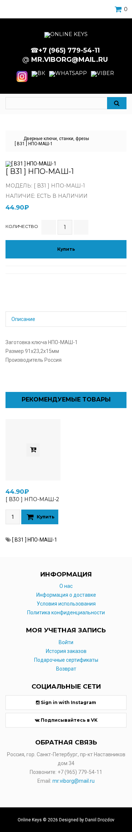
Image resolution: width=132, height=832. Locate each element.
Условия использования (66, 604)
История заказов (66, 651)
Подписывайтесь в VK (69, 720)
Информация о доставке (66, 595)
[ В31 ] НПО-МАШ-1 (34, 143)
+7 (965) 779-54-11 (80, 772)
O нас (66, 586)
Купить (66, 249)
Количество (22, 226)
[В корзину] (33, 450)
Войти (66, 642)
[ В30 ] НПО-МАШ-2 (32, 499)
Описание (23, 319)
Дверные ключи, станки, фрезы (56, 138)
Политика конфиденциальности (66, 612)
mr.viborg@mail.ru (73, 781)
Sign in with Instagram (68, 702)
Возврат (66, 669)
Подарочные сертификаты (66, 660)
